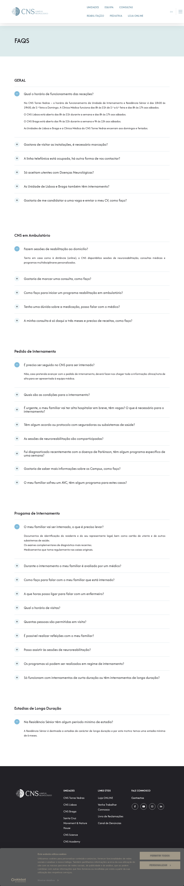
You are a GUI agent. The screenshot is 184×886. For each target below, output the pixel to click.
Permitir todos (160, 855)
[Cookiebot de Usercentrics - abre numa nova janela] (18, 880)
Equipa (109, 7)
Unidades (93, 7)
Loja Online (135, 16)
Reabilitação (95, 16)
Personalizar (158, 865)
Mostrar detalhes (46, 880)
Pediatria (116, 16)
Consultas (126, 7)
